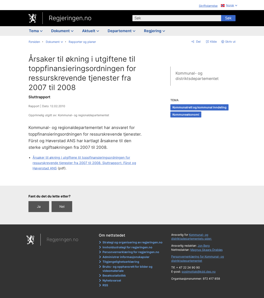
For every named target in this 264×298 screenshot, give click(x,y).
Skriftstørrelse (208, 5)
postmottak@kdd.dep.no (199, 271)
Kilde (213, 41)
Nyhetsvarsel (112, 280)
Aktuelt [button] (89, 31)
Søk (228, 18)
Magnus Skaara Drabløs (206, 249)
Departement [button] (120, 31)
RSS (105, 285)
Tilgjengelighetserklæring (121, 261)
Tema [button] (34, 31)
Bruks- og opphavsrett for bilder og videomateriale (127, 268)
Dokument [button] (61, 31)
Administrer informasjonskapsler (126, 257)
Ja (39, 206)
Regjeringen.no (70, 18)
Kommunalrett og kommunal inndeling (199, 107)
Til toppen (88, 179)
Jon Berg (204, 245)
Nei (62, 206)
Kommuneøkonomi (185, 114)
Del (197, 41)
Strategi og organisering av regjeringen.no (133, 242)
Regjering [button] (153, 31)
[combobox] (176, 18)
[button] (54, 42)
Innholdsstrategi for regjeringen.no (127, 247)
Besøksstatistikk (114, 275)
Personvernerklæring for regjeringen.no (131, 252)
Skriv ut (230, 41)
